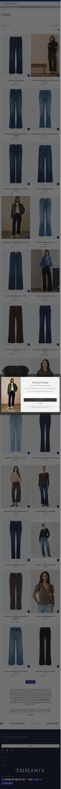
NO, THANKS (39, 403)
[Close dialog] (58, 378)
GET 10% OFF (40, 400)
